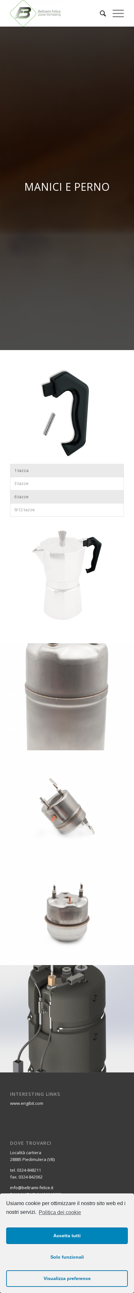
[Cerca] (99, 13)
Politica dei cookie (60, 1212)
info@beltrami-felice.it (31, 1187)
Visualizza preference (67, 1278)
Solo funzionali (67, 1257)
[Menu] (115, 13)
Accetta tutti (67, 1235)
